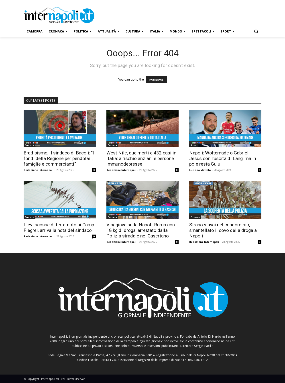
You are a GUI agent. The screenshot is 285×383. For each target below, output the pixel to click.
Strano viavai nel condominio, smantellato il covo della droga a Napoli (223, 230)
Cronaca (29, 145)
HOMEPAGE (156, 79)
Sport (194, 145)
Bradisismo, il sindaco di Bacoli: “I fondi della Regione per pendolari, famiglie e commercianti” (59, 158)
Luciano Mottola (200, 170)
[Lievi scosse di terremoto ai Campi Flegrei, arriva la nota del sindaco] (60, 200)
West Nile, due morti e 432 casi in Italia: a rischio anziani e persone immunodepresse (141, 158)
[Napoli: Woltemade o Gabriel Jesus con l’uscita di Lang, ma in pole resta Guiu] (225, 129)
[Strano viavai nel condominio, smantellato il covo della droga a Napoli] (225, 200)
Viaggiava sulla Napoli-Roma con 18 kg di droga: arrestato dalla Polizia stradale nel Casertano (140, 230)
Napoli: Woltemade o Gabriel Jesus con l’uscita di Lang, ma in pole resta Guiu (222, 158)
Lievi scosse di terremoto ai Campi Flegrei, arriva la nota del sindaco (60, 227)
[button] (256, 31)
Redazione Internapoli (38, 170)
